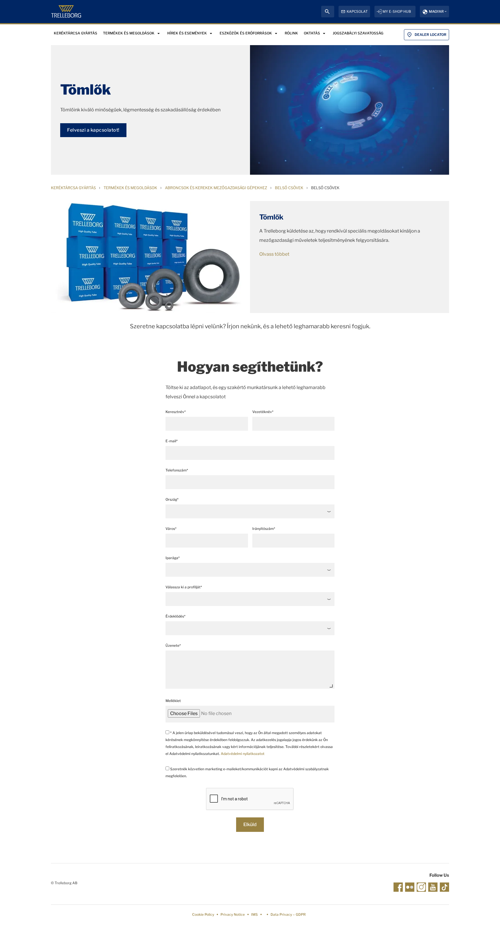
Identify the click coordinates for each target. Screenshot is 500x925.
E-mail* (172, 441)
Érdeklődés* (175, 616)
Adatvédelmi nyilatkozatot (242, 753)
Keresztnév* (176, 412)
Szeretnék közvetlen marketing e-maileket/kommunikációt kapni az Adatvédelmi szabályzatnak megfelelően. (247, 772)
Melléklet (173, 701)
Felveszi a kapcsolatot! (93, 130)
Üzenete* (173, 645)
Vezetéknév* (262, 412)
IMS (254, 914)
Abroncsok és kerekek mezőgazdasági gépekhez (216, 187)
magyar (436, 11)
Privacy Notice (232, 914)
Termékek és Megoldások (130, 187)
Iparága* (173, 558)
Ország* (172, 499)
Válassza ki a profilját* (184, 587)
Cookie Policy (203, 914)
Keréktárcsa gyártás (73, 187)
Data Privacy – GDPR (288, 914)
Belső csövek (289, 187)
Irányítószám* (263, 528)
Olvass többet (274, 254)
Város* (171, 528)
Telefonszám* (177, 470)
